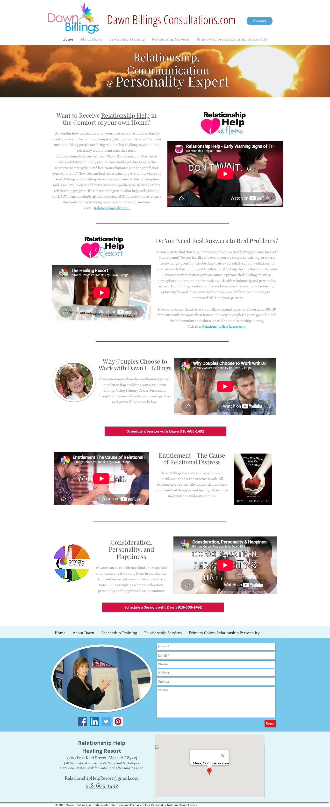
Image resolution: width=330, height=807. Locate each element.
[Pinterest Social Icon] (118, 721)
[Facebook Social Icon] (82, 721)
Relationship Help (125, 115)
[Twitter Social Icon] (106, 721)
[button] (165, 431)
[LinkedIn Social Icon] (94, 721)
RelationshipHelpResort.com (224, 326)
